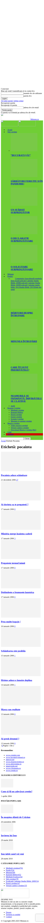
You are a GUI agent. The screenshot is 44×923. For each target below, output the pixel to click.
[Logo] (10, 126)
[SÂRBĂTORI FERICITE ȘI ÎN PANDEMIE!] (24, 176)
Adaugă (10, 434)
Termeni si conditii (13, 915)
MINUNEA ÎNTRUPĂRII (24, 341)
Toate (13, 279)
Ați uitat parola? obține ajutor (12, 101)
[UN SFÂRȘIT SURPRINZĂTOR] (24, 205)
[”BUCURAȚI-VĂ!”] (24, 151)
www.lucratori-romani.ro (15, 757)
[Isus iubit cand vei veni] (7, 849)
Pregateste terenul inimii (13, 563)
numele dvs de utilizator (33, 93)
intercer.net (10, 760)
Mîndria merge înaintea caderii (16, 533)
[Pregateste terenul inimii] (21, 558)
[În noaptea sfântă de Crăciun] (7, 812)
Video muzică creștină (19, 426)
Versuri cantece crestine (20, 428)
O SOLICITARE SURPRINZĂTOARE (22, 268)
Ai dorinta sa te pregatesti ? (14, 504)
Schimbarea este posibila (13, 651)
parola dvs (28, 96)
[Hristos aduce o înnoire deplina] (21, 675)
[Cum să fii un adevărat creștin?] (7, 787)
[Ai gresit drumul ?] (21, 734)
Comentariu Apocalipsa (24, 279)
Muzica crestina (13, 423)
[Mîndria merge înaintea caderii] (21, 529)
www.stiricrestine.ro (13, 764)
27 (17, 480)
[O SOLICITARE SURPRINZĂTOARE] (24, 262)
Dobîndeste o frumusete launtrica (17, 592)
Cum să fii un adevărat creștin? (16, 791)
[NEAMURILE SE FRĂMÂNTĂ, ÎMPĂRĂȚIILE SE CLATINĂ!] (24, 391)
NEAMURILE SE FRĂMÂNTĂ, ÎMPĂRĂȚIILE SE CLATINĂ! (26, 398)
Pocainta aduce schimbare (14, 475)
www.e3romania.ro (13, 768)
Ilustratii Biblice (17, 412)
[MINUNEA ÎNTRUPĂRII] (24, 337)
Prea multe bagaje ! (11, 621)
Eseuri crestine (16, 417)
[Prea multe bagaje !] (21, 617)
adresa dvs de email (31, 107)
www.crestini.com (13, 755)
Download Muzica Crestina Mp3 (23, 430)
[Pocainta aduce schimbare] (21, 471)
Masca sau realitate (10, 709)
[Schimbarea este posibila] (21, 646)
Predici (10, 276)
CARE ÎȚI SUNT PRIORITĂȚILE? (20, 368)
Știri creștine (12, 132)
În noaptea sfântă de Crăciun (15, 817)
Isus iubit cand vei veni (12, 854)
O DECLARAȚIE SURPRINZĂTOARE (22, 239)
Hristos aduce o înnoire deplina (16, 680)
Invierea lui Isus (9, 835)
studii (13, 406)
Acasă (9, 130)
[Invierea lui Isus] (7, 831)
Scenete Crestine (17, 419)
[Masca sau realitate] (21, 705)
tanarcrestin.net (11, 766)
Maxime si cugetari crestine (21, 421)
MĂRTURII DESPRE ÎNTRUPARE (22, 314)
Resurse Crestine (13, 408)
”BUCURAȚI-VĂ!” (21, 155)
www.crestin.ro (12, 770)
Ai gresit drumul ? (10, 738)
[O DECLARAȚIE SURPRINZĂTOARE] (24, 234)
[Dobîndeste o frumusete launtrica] (21, 588)
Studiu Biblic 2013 (26, 287)
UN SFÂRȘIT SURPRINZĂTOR (20, 211)
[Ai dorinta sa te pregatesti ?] (21, 500)
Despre (8, 912)
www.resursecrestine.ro (15, 762)
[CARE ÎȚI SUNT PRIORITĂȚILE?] (24, 363)
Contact (9, 917)
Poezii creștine (16, 415)
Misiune (10, 274)
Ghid (9, 432)
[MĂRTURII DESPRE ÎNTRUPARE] (24, 308)
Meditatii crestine (17, 410)
